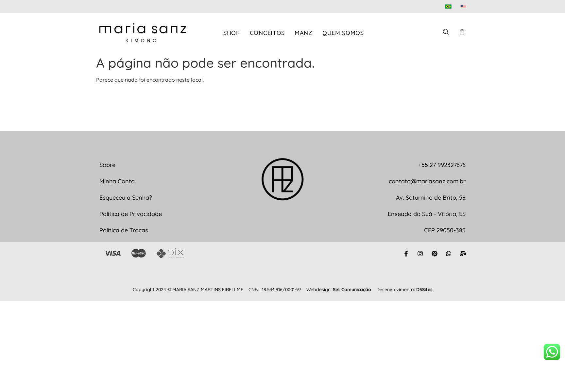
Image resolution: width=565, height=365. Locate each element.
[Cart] (462, 32)
